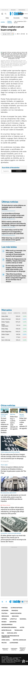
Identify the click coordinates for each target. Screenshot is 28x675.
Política (4, 613)
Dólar (7, 18)
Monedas (4, 313)
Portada (5, 608)
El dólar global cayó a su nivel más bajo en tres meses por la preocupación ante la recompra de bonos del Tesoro (13, 538)
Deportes (13, 622)
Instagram (10, 601)
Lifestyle (13, 619)
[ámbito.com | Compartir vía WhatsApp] (15, 34)
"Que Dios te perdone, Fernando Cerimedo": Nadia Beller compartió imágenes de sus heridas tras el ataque (16, 277)
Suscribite (19, 171)
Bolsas (10, 313)
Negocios (15, 616)
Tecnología (18, 630)
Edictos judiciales (19, 640)
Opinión (4, 619)
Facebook (6, 601)
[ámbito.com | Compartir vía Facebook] (18, 34)
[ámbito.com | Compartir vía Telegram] (24, 34)
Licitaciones (14, 643)
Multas (4, 643)
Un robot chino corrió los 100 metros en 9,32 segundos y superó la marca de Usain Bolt (12, 232)
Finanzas (15, 610)
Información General (9, 627)
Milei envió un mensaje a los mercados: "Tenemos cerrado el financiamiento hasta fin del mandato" (16, 253)
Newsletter (23, 601)
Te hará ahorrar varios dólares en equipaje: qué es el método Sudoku (14, 207)
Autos (22, 627)
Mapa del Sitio (12, 633)
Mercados (13, 9)
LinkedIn (14, 601)
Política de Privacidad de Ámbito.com (10, 636)
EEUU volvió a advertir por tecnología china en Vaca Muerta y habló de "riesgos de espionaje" (14, 223)
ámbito (3, 22)
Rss (3, 633)
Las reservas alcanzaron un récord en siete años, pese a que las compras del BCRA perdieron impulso (13, 498)
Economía (16, 18)
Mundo (4, 622)
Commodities (17, 313)
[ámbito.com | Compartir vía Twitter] (20, 34)
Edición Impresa (7, 624)
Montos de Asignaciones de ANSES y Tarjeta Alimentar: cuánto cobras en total (16, 261)
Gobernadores (22, 9)
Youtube (18, 601)
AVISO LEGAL (6, 640)
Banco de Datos (15, 613)
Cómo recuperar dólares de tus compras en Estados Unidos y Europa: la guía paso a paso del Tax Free (13, 470)
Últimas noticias (16, 608)
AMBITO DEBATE (23, 649)
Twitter (2, 601)
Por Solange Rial (5, 461)
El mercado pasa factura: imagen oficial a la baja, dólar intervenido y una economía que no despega (15, 268)
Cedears (24, 313)
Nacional (23, 619)
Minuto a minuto (6, 505)
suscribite (21, 13)
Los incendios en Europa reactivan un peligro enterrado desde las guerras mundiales (13, 215)
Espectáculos (6, 630)
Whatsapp (22, 601)
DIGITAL (5, 649)
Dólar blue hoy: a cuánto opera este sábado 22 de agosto (13, 239)
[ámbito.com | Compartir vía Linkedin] (22, 34)
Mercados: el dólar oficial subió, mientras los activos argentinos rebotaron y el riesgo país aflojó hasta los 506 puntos (12, 510)
